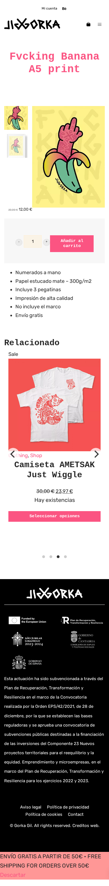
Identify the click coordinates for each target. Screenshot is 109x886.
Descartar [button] (13, 875)
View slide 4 (65, 556)
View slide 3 (58, 556)
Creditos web (85, 825)
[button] (18, 242)
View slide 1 (43, 556)
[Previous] (13, 454)
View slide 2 (50, 556)
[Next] (96, 454)
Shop (36, 455)
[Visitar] (64, 8)
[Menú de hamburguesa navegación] (99, 24)
